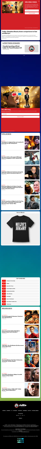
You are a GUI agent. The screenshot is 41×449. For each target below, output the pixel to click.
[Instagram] (22, 415)
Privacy (20, 418)
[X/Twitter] (18, 415)
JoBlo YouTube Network (34, 425)
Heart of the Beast (10, 298)
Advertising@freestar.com (25, 431)
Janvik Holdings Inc (20, 425)
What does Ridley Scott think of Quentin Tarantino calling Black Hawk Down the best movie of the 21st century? (12, 187)
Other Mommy (9, 293)
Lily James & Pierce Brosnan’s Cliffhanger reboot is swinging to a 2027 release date (12, 157)
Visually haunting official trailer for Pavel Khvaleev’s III (12, 47)
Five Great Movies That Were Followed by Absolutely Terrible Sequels (12, 360)
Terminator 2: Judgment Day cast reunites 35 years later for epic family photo (12, 143)
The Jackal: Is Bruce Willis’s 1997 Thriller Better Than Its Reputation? (11, 389)
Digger (7, 283)
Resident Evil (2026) (10, 291)
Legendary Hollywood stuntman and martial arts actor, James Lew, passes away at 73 (12, 172)
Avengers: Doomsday (10, 280)
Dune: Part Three (9, 285)
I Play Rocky (8, 304)
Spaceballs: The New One (11, 301)
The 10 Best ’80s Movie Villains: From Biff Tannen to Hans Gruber (12, 375)
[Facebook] (20, 415)
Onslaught (8, 296)
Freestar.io (20, 430)
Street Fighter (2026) (10, 288)
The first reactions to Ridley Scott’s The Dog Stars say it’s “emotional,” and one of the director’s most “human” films (12, 202)
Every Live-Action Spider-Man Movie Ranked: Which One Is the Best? (11, 331)
